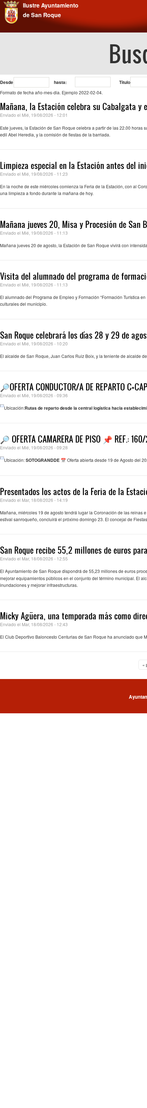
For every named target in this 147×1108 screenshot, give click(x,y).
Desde (6, 82)
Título (124, 82)
